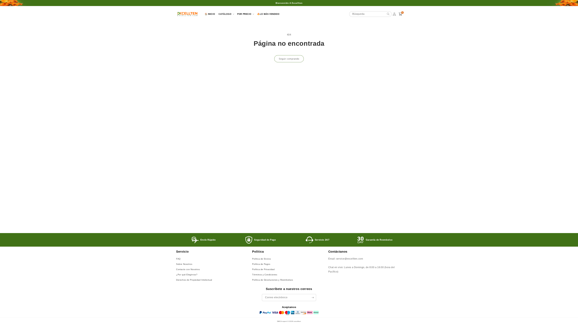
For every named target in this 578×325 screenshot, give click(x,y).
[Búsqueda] (388, 14)
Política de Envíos (261, 259)
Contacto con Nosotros (188, 269)
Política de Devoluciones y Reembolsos (272, 280)
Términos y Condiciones (264, 274)
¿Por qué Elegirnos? (186, 274)
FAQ (178, 259)
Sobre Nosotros (184, 264)
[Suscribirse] (312, 297)
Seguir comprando (289, 58)
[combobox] (370, 14)
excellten (297, 321)
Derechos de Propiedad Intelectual (194, 280)
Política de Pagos (261, 264)
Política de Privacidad (263, 269)
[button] (226, 14)
